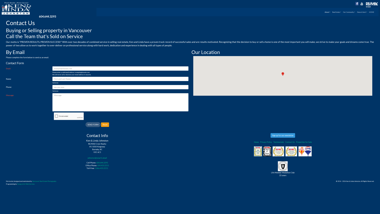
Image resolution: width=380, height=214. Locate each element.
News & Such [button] (361, 12)
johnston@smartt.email (97, 158)
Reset (105, 124)
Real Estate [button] (336, 12)
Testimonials (278, 142)
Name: (8, 79)
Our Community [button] (348, 12)
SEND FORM (93, 124)
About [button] (327, 12)
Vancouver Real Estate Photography (44, 181)
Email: (8, 68)
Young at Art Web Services (26, 184)
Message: (10, 95)
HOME (371, 12)
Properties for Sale (304, 142)
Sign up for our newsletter (283, 135)
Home (256, 142)
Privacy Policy (266, 142)
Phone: (9, 87)
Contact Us (290, 142)
